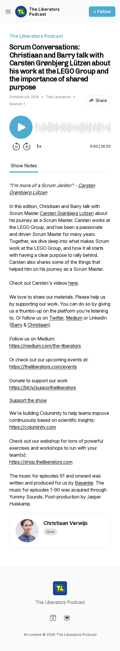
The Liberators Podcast (44, 12)
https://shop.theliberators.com (41, 462)
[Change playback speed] (39, 146)
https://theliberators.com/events (43, 367)
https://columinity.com (32, 427)
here (73, 283)
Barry (16, 325)
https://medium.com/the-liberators (45, 346)
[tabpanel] (60, 347)
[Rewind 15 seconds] (16, 146)
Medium (74, 318)
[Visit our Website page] (53, 618)
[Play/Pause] (21, 127)
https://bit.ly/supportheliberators (42, 387)
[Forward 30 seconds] (27, 146)
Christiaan (38, 325)
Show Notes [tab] (23, 165)
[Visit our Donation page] (67, 618)
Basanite (84, 483)
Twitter (56, 318)
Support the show (28, 400)
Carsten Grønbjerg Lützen (67, 213)
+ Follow (102, 11)
